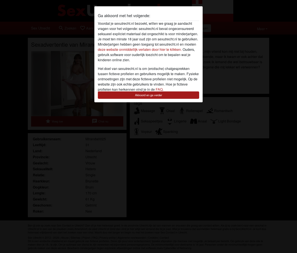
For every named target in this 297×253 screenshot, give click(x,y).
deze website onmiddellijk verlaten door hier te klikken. (140, 49)
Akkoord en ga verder (148, 95)
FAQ (159, 89)
